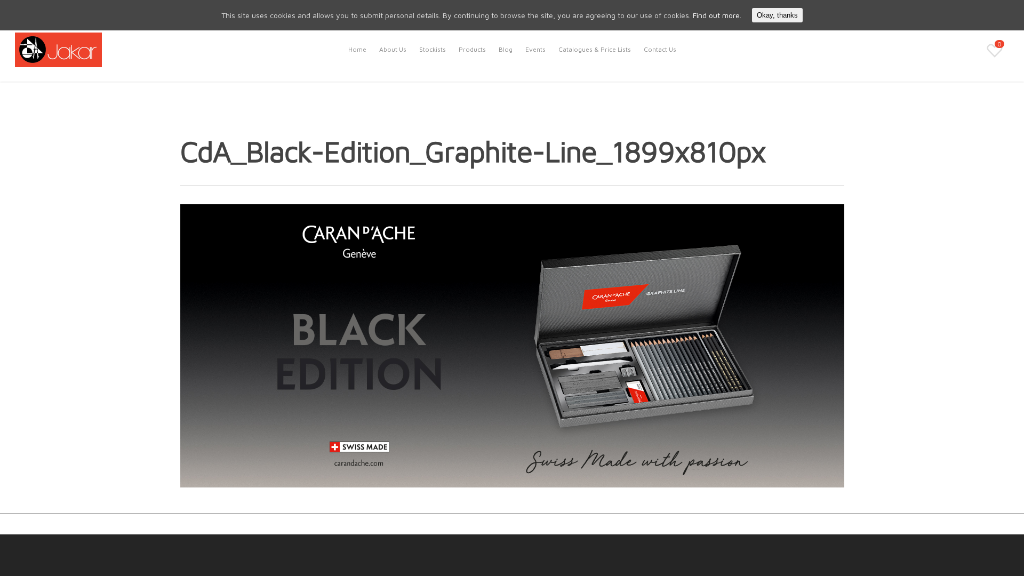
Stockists (432, 49)
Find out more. (717, 15)
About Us (392, 49)
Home (357, 49)
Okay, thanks (777, 15)
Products (472, 49)
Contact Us (660, 49)
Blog (506, 49)
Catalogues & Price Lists (594, 49)
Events (535, 49)
